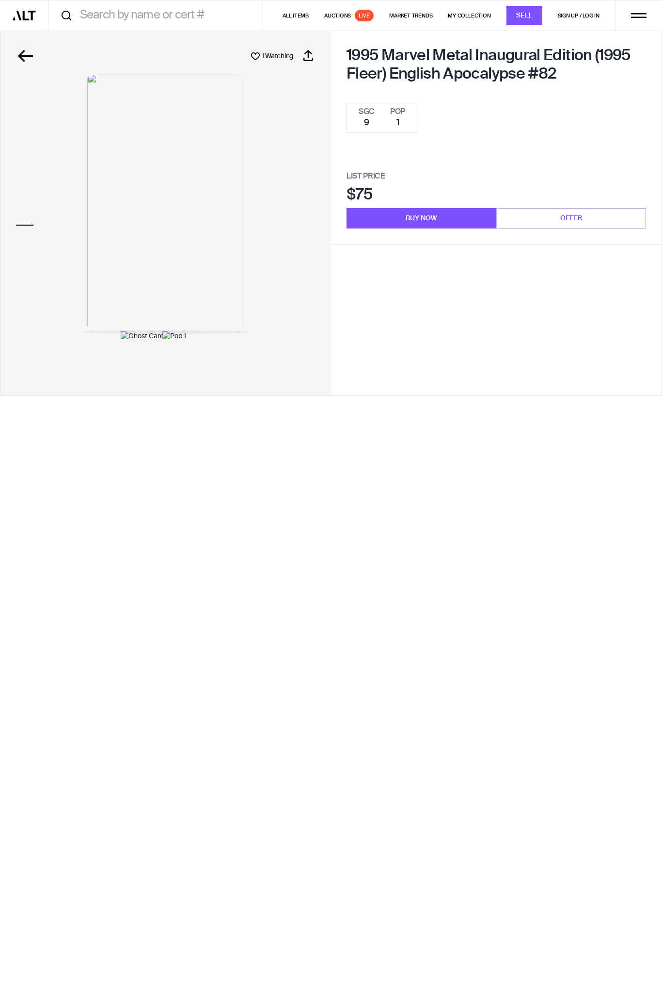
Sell (524, 15)
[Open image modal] (165, 202)
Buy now (421, 218)
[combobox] (159, 15)
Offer (571, 218)
